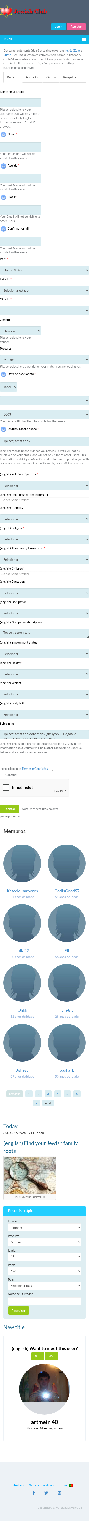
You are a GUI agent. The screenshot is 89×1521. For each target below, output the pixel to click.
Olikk (22, 1010)
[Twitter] (46, 1493)
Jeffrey (22, 1070)
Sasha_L (67, 1070)
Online (51, 77)
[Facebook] (33, 1493)
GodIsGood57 (66, 890)
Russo (7, 55)
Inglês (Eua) (72, 50)
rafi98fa (67, 1010)
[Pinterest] (59, 1493)
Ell (67, 950)
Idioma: (64, 1485)
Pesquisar (70, 77)
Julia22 (22, 950)
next (48, 1103)
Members (18, 1485)
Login (59, 26)
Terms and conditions (42, 1485)
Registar (76, 26)
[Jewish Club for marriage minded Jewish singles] (44, 12)
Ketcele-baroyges (22, 890)
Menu (8, 39)
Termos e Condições (35, 768)
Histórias (32, 77)
